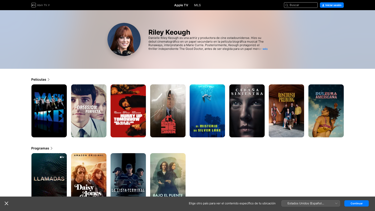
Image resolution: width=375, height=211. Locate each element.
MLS (197, 5)
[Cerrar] (6, 203)
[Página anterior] (27, 111)
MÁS (265, 49)
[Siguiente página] (347, 111)
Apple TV (181, 5)
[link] (40, 79)
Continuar (357, 203)
